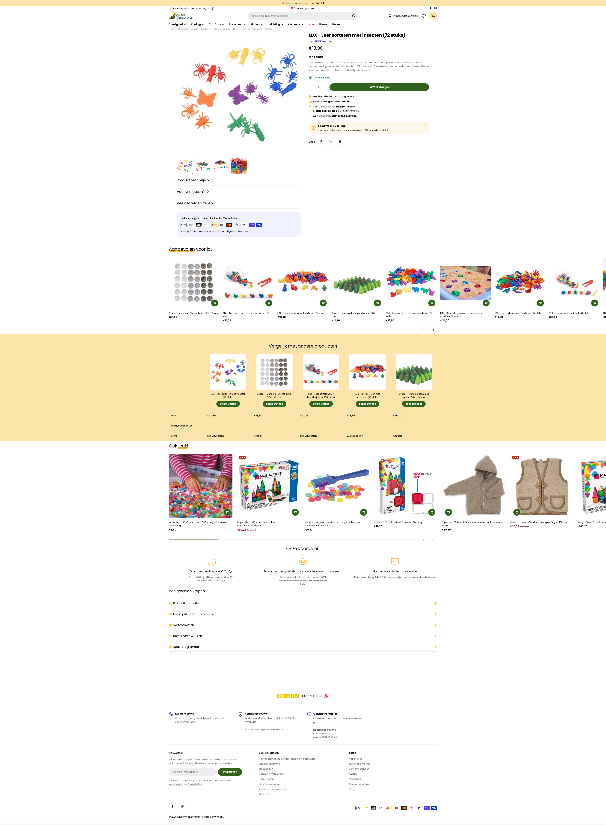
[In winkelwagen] (214, 303)
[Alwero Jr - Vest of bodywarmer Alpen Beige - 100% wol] (542, 486)
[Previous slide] (424, 330)
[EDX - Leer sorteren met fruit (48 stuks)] (574, 282)
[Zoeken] (354, 16)
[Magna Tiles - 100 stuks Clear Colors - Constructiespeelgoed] (269, 486)
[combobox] (303, 16)
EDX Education (324, 41)
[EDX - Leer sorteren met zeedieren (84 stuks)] (520, 282)
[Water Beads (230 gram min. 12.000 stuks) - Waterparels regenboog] (200, 486)
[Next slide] (433, 330)
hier (319, 718)
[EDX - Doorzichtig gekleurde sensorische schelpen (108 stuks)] (465, 282)
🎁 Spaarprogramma (303, 8)
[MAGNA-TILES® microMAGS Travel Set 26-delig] (405, 486)
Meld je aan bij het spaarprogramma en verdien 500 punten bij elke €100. (353, 130)
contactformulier (185, 722)
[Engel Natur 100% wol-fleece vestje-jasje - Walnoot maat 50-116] (473, 486)
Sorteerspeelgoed (222, 29)
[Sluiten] (425, 125)
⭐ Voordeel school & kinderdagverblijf (191, 8)
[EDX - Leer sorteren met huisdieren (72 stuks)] (303, 282)
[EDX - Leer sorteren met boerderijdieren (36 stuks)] (248, 282)
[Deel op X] (330, 142)
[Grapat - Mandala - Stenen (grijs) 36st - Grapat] (194, 282)
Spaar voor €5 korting (332, 126)
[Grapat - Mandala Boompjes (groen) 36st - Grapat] (357, 282)
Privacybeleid (194, 784)
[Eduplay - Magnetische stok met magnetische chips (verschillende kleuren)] (337, 486)
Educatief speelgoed (201, 29)
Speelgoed (183, 29)
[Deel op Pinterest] (340, 142)
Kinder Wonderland (188, 816)
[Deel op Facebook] (321, 142)
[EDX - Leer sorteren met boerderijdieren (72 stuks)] (411, 282)
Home (172, 29)
